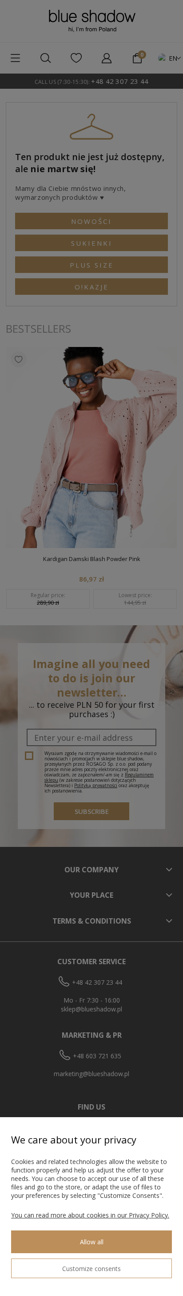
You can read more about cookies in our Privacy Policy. (90, 1215)
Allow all (91, 1242)
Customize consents (91, 1268)
